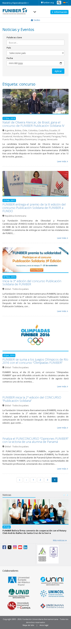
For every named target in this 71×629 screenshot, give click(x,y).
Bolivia (18, 130)
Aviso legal (44, 625)
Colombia (32, 130)
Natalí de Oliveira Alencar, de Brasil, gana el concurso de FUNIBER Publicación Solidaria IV (33, 124)
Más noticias (59, 540)
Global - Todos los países (32, 133)
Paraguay (56, 136)
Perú (64, 136)
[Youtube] (20, 547)
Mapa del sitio (28, 625)
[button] (65, 2)
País (9, 47)
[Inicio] (14, 10)
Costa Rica (43, 130)
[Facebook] (4, 547)
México (27, 136)
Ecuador (53, 130)
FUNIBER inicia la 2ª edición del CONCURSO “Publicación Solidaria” (31, 399)
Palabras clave (14, 37)
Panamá (47, 136)
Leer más (61, 161)
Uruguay (42, 139)
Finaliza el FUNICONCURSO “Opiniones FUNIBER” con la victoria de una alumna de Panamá (35, 440)
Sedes (36, 20)
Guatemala (50, 133)
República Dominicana (26, 139)
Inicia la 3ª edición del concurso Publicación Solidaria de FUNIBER (31, 282)
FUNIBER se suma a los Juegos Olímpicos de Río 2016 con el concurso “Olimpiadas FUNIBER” (35, 361)
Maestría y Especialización (14, 2)
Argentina (9, 130)
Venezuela (52, 139)
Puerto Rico (8, 139)
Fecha (10, 58)
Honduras (18, 136)
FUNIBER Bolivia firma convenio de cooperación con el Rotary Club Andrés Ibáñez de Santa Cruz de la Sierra (34, 532)
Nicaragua (37, 136)
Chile (24, 130)
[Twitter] (9, 547)
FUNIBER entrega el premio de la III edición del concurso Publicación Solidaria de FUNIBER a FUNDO (34, 207)
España (15, 133)
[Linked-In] (25, 547)
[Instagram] (15, 547)
